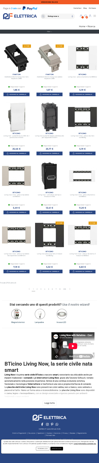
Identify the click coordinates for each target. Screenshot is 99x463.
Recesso (72, 433)
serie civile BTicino (34, 375)
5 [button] (48, 289)
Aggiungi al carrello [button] (17, 94)
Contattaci (77, 8)
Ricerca (91, 26)
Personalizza (43, 448)
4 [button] (44, 289)
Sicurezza (31, 433)
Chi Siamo (92, 8)
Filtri (48, 31)
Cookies (49, 433)
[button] (69, 289)
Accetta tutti (56, 448)
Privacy (65, 433)
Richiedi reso (50, 435)
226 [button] (64, 289)
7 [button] (56, 289)
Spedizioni (41, 433)
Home (82, 26)
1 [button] (33, 289)
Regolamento (82, 433)
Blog (85, 8)
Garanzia (57, 433)
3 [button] (40, 289)
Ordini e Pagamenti (19, 433)
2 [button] (37, 289)
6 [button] (52, 289)
